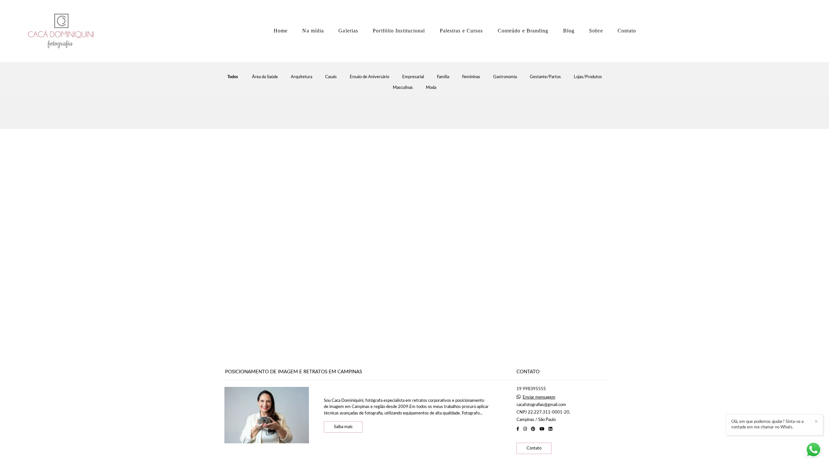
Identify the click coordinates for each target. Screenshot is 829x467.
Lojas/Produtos (588, 77)
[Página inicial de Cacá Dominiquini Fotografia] (63, 31)
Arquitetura (301, 77)
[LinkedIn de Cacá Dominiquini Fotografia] (550, 429)
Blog (568, 30)
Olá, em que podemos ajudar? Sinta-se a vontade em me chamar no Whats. (767, 424)
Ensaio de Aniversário (369, 77)
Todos (232, 77)
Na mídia (313, 30)
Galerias (348, 30)
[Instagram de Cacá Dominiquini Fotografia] (525, 429)
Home (281, 30)
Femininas (471, 77)
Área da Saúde (265, 77)
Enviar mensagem (539, 397)
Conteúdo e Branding (523, 30)
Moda (431, 88)
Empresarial (413, 77)
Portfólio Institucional (399, 30)
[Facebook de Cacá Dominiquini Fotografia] (518, 429)
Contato (627, 30)
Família (443, 77)
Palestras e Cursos (461, 30)
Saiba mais (343, 427)
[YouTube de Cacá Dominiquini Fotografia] (541, 429)
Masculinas (403, 88)
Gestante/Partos (545, 77)
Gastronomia (505, 77)
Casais (331, 77)
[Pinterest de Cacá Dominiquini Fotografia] (533, 429)
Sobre (596, 30)
